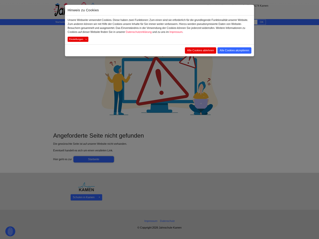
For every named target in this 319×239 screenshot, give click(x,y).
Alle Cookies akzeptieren (234, 50)
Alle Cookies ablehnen (200, 50)
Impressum (175, 32)
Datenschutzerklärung (139, 32)
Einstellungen (76, 39)
